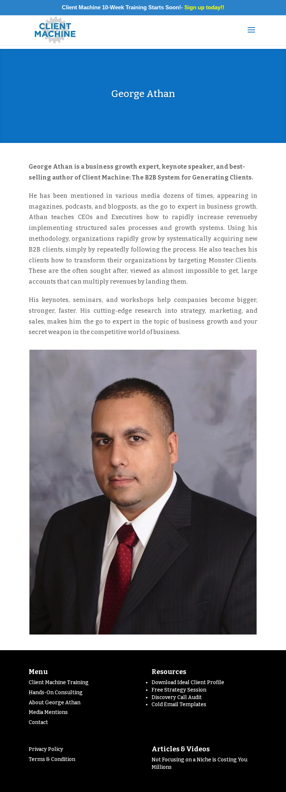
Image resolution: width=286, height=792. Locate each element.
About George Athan (54, 702)
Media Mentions (48, 712)
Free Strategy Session (179, 690)
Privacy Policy (46, 749)
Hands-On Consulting (56, 692)
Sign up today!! (204, 7)
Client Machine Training (59, 682)
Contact (38, 722)
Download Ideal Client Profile (188, 682)
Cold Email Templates (179, 704)
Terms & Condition (52, 759)
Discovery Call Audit (177, 697)
